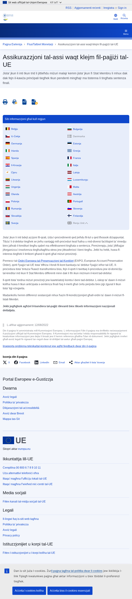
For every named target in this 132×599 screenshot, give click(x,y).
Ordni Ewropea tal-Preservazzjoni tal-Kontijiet (46, 260)
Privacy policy (11, 535)
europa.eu (24, 448)
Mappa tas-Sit (11, 418)
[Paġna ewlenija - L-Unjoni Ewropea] (14, 440)
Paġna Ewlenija (12, 44)
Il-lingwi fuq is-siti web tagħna (21, 518)
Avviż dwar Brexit (13, 413)
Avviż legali (10, 396)
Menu (126, 34)
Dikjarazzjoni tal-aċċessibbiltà (21, 407)
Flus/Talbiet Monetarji (40, 44)
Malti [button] (115, 19)
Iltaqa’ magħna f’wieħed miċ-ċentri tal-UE (28, 484)
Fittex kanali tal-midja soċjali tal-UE (24, 501)
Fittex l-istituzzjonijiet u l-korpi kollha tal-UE (29, 552)
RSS (69, 8)
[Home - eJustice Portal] (8, 17)
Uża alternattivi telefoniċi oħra (21, 473)
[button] (7, 362)
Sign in (122, 7)
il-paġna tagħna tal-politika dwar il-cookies (76, 570)
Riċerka (124, 18)
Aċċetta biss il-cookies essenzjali (70, 590)
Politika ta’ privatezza (16, 402)
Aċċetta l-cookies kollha (29, 590)
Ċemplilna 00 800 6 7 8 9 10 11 (22, 467)
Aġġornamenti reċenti (87, 8)
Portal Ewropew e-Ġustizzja (28, 379)
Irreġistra (108, 7)
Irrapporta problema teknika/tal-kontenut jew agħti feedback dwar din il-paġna (49, 346)
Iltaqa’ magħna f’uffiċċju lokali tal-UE (25, 478)
